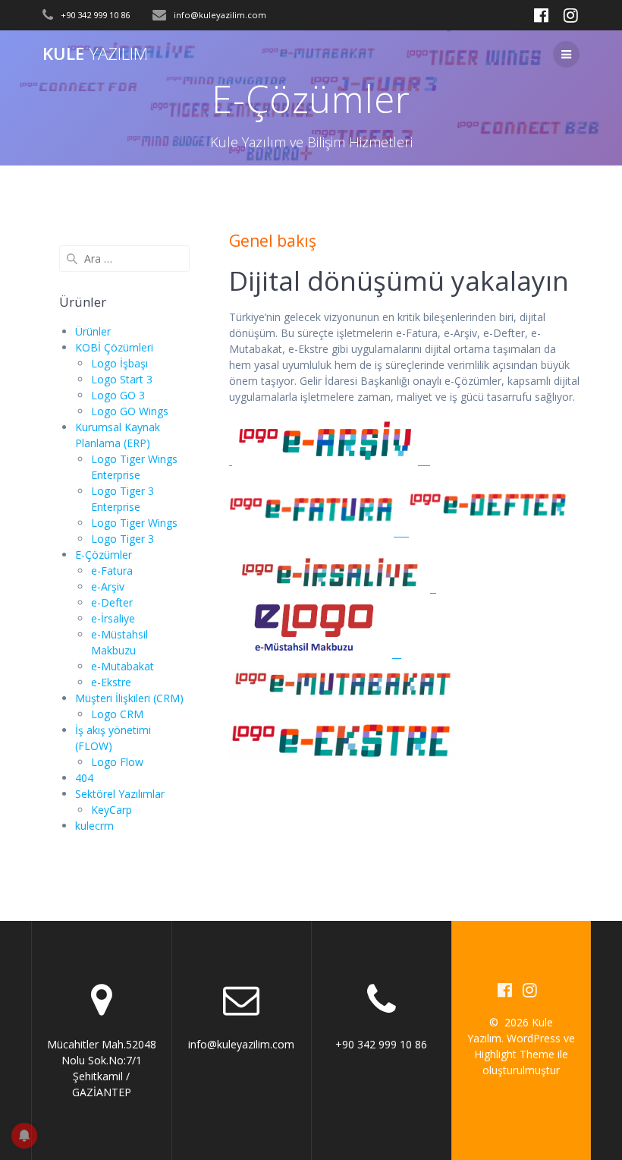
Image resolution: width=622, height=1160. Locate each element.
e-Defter (112, 602)
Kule (95, 54)
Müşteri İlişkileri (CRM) (129, 698)
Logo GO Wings (129, 411)
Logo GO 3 (118, 395)
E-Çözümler (103, 554)
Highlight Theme (514, 1054)
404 (84, 778)
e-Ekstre (111, 682)
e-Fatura (112, 570)
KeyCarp (111, 809)
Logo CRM (117, 714)
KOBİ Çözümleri (114, 347)
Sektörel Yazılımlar (120, 793)
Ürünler (93, 331)
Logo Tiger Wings (134, 522)
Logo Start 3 (121, 379)
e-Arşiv (107, 586)
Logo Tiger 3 (122, 538)
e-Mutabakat (122, 666)
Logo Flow (117, 762)
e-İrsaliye (113, 618)
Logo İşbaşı (119, 363)
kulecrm (94, 825)
